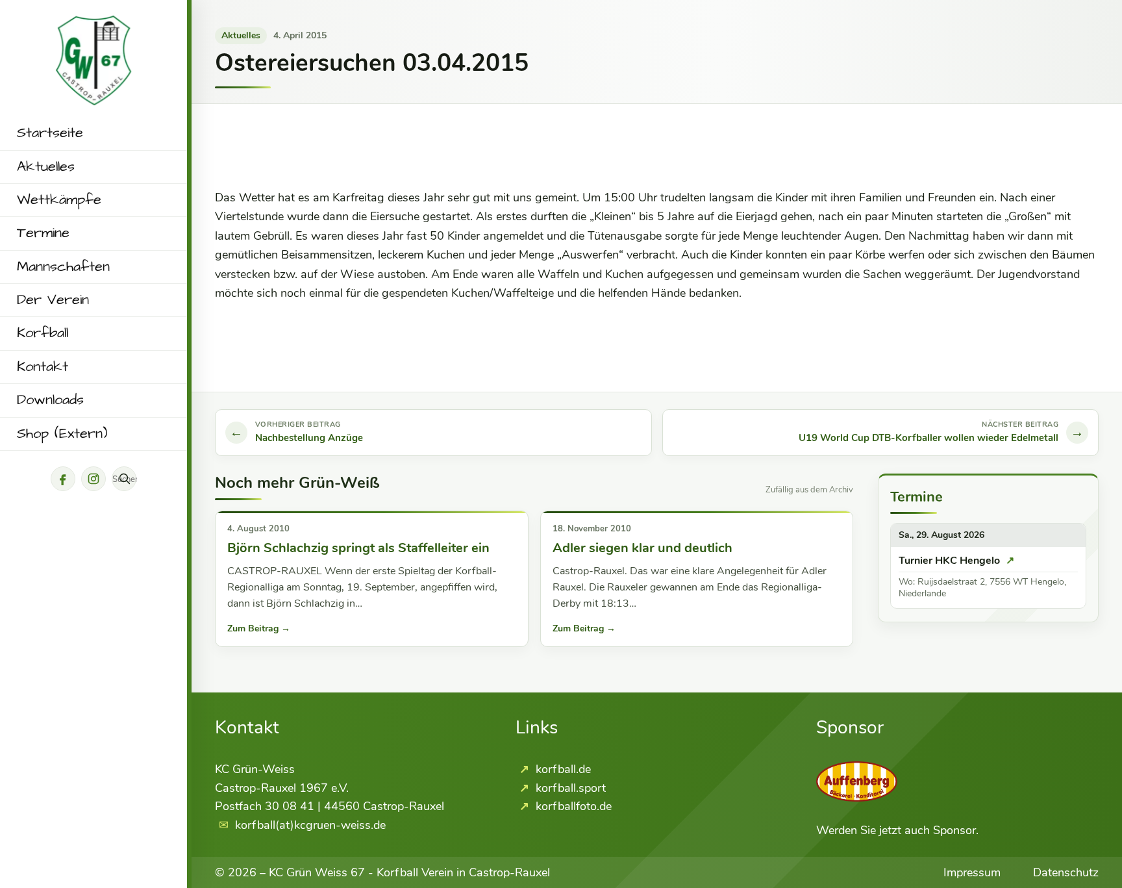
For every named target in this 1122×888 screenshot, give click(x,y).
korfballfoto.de (572, 806)
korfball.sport (569, 788)
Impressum (972, 872)
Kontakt (42, 367)
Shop (62, 434)
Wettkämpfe (59, 200)
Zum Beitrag (258, 628)
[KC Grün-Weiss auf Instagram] (93, 478)
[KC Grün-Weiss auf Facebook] (63, 478)
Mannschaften (63, 267)
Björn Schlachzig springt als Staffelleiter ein (358, 548)
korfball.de (561, 769)
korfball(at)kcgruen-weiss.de (310, 825)
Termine (43, 233)
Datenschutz (1066, 872)
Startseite (50, 133)
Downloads (50, 400)
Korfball (42, 333)
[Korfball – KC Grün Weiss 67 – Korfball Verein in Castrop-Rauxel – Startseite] (93, 24)
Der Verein (53, 300)
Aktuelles (46, 167)
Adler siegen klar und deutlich (642, 548)
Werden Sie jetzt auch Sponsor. (897, 830)
